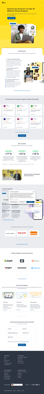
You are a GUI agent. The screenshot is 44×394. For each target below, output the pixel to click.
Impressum (14, 390)
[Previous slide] (17, 240)
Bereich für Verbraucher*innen (22, 371)
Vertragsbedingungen (7, 376)
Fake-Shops (19, 376)
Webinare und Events (21, 361)
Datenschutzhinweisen (25, 341)
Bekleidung (4, 193)
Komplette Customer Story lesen (8, 219)
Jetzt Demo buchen (22, 135)
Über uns (5, 357)
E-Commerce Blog (20, 363)
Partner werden (20, 360)
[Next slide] (27, 240)
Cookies (22, 390)
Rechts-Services (20, 358)
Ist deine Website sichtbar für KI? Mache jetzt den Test (22, 90)
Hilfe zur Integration (7, 371)
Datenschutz (19, 390)
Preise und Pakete (6, 377)
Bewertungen (20, 374)
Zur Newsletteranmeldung (8, 363)
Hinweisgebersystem (7, 364)
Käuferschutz (20, 373)
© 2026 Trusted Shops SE (8, 390)
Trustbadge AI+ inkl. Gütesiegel (22, 357)
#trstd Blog (19, 377)
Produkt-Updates (6, 360)
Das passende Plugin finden (22, 278)
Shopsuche (5, 361)
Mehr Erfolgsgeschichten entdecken (22, 244)
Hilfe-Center (6, 373)
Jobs (5, 358)
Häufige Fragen (6, 374)
